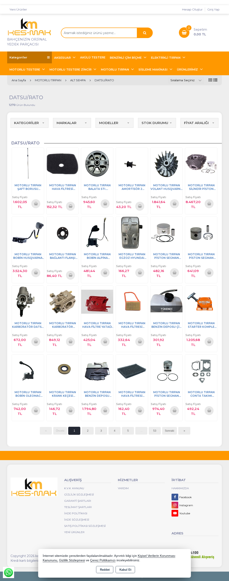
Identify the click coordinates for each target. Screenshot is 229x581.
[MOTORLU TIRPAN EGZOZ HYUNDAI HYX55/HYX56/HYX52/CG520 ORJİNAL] (132, 232)
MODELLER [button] (108, 123)
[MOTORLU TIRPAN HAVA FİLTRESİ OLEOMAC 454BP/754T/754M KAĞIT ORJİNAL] (132, 301)
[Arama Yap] (145, 33)
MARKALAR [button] (66, 123)
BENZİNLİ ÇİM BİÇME (126, 57)
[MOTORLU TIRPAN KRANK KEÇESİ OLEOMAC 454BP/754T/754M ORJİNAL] (62, 370)
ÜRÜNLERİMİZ (188, 69)
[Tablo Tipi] (215, 80)
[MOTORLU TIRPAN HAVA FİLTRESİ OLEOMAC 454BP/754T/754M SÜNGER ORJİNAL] (132, 370)
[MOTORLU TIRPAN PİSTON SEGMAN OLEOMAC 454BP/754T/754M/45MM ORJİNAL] (166, 370)
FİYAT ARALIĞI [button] (196, 123)
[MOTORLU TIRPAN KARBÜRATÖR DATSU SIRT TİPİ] (28, 301)
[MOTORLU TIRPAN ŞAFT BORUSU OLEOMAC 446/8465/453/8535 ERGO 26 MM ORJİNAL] (28, 163)
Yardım (123, 488)
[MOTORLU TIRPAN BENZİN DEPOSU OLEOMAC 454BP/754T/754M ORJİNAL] (97, 370)
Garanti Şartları (77, 500)
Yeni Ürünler (74, 532)
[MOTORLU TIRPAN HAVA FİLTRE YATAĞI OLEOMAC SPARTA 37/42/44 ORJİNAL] (97, 301)
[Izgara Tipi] (210, 80)
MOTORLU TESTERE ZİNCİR (70, 69)
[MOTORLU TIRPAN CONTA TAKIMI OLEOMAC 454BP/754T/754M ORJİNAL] (201, 370)
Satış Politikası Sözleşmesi (85, 525)
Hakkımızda (180, 488)
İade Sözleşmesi (76, 519)
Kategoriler (18, 57)
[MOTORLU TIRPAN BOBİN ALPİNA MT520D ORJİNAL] (97, 232)
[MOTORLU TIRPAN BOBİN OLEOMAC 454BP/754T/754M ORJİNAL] (28, 370)
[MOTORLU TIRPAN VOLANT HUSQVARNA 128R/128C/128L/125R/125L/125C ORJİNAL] (166, 163)
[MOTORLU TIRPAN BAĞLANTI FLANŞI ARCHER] (62, 232)
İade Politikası (75, 513)
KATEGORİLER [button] (26, 123)
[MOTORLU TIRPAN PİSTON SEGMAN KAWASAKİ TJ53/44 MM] (201, 232)
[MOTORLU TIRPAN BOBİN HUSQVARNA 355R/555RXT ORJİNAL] (28, 232)
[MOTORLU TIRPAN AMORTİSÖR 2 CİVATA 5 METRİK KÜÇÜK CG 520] (132, 163)
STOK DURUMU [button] (155, 123)
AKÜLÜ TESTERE (92, 57)
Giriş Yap (213, 9)
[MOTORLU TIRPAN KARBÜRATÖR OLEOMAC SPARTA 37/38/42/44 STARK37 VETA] (62, 301)
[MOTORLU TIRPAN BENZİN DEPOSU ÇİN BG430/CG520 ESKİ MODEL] (166, 301)
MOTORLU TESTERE (25, 69)
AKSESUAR (63, 57)
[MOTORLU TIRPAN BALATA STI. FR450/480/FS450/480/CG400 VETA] (97, 163)
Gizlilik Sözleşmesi (79, 494)
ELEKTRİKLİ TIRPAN (166, 57)
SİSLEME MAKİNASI (153, 69)
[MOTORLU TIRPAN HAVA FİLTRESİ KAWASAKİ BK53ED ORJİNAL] (62, 163)
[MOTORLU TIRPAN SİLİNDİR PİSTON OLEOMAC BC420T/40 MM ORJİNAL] (201, 163)
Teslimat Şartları (78, 507)
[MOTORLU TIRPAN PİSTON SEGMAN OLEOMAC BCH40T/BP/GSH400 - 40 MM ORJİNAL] (166, 232)
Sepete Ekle (36, 203)
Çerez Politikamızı (103, 560)
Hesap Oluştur (192, 9)
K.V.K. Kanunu (74, 488)
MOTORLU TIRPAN (115, 69)
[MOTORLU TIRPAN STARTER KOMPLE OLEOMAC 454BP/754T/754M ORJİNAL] (201, 301)
